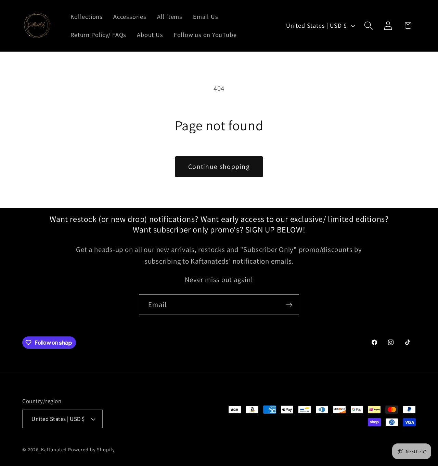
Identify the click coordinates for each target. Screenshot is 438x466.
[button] (368, 25)
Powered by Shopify (91, 449)
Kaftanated (54, 449)
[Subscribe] (289, 304)
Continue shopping (219, 166)
